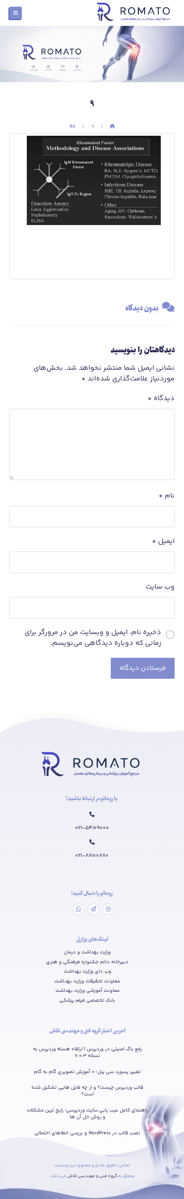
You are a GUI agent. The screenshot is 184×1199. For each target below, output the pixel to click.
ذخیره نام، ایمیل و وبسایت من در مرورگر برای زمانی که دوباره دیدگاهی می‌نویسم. (93, 638)
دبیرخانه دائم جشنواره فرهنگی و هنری (87, 962)
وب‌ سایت (160, 587)
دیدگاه (161, 398)
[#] (108, 909)
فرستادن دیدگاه (143, 668)
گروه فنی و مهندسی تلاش (92, 1176)
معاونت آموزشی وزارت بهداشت (87, 990)
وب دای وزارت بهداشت (87, 971)
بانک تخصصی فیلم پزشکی (87, 1000)
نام (167, 496)
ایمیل (163, 541)
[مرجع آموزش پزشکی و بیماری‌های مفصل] (134, 13)
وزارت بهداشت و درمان (87, 952)
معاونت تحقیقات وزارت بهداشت (87, 981)
